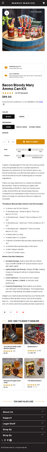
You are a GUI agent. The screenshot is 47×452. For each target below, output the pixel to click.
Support (7, 417)
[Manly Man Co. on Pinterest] (8, 441)
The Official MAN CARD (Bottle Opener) (12, 347)
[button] (8, 351)
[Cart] (44, 3)
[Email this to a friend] (23, 312)
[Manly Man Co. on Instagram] (10, 441)
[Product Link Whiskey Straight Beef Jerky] (12, 368)
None (8, 127)
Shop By (7, 429)
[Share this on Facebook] (10, 312)
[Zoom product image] (6, 13)
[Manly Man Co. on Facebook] (5, 441)
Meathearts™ (33, 347)
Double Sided (35, 127)
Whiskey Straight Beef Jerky (12, 382)
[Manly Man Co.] (23, 3)
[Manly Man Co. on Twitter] (2, 441)
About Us (8, 412)
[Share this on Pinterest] (17, 312)
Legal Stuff (9, 423)
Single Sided (21, 127)
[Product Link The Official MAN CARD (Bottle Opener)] (12, 334)
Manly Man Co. (10, 447)
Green (21, 117)
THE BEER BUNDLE (34, 381)
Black (8, 117)
